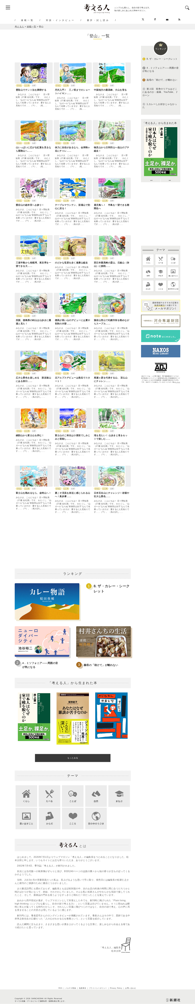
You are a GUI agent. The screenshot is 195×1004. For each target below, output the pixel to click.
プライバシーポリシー (98, 988)
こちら (178, 382)
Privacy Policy (116, 988)
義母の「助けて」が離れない (101, 665)
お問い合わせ (130, 988)
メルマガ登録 (70, 988)
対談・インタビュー (60, 20)
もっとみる (72, 758)
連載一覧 (27, 20)
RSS (60, 988)
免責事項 (82, 988)
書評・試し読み (98, 20)
